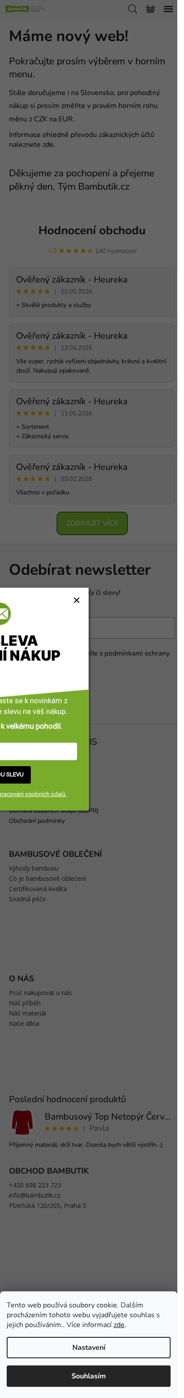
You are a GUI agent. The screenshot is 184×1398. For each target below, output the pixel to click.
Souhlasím (88, 1376)
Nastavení (88, 1347)
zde (119, 1325)
